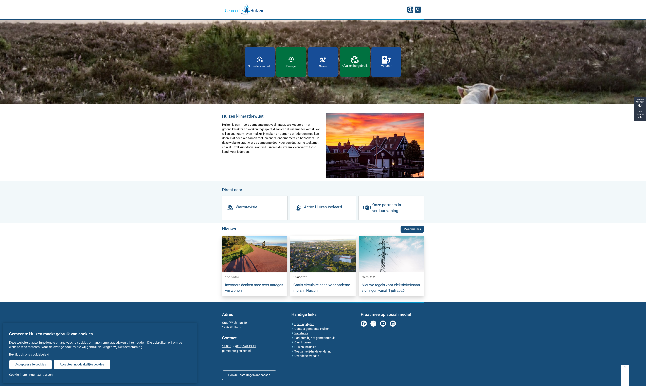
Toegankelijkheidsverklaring (313, 351)
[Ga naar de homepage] (244, 10)
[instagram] (373, 324)
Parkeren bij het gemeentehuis (314, 338)
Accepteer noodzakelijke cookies (82, 364)
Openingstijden (304, 324)
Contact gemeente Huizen (312, 328)
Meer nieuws (412, 229)
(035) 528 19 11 (245, 346)
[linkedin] (393, 324)
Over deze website (306, 356)
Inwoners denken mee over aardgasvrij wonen (254, 287)
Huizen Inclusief (305, 347)
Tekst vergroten (640, 113)
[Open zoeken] (418, 10)
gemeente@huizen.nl (236, 351)
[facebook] (364, 324)
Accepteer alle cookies (30, 364)
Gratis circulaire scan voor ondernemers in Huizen (322, 287)
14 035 (226, 346)
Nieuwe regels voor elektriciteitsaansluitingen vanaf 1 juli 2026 (391, 287)
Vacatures (301, 333)
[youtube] (383, 324)
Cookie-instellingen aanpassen (31, 375)
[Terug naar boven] (625, 375)
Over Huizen (302, 342)
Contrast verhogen (640, 100)
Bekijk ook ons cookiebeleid (29, 354)
